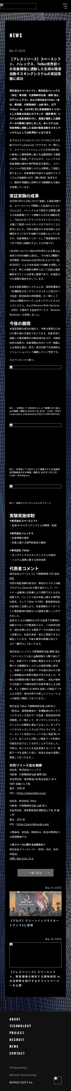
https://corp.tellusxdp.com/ (33, 824)
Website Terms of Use (23, 1075)
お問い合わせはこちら (21, 858)
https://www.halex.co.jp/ (31, 793)
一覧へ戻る (35, 872)
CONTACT (17, 1053)
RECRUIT (16, 1039)
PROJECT (16, 1032)
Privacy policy (18, 1067)
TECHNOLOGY (20, 1025)
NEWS (14, 1046)
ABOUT (15, 1019)
